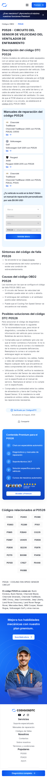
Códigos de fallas (24, 731)
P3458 (37, 555)
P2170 (9, 555)
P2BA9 (23, 532)
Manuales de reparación (23, 727)
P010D (10, 563)
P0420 (23, 757)
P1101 (37, 524)
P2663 (10, 524)
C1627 (23, 563)
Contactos (23, 738)
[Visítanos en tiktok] (24, 715)
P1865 (9, 532)
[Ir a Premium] (43, 15)
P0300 (23, 753)
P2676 (37, 547)
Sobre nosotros (23, 742)
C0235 (37, 532)
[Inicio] (5, 5)
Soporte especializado (23, 723)
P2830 (10, 547)
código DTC (7, 104)
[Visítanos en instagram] (28, 715)
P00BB (23, 570)
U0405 (23, 540)
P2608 (37, 540)
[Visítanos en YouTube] (19, 715)
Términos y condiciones (23, 746)
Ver (7, 135)
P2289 (24, 524)
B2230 (23, 547)
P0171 (23, 761)
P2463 (23, 517)
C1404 (10, 517)
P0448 (37, 563)
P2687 (9, 540)
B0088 (23, 555)
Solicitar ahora (23, 236)
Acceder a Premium (23, 494)
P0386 (37, 517)
